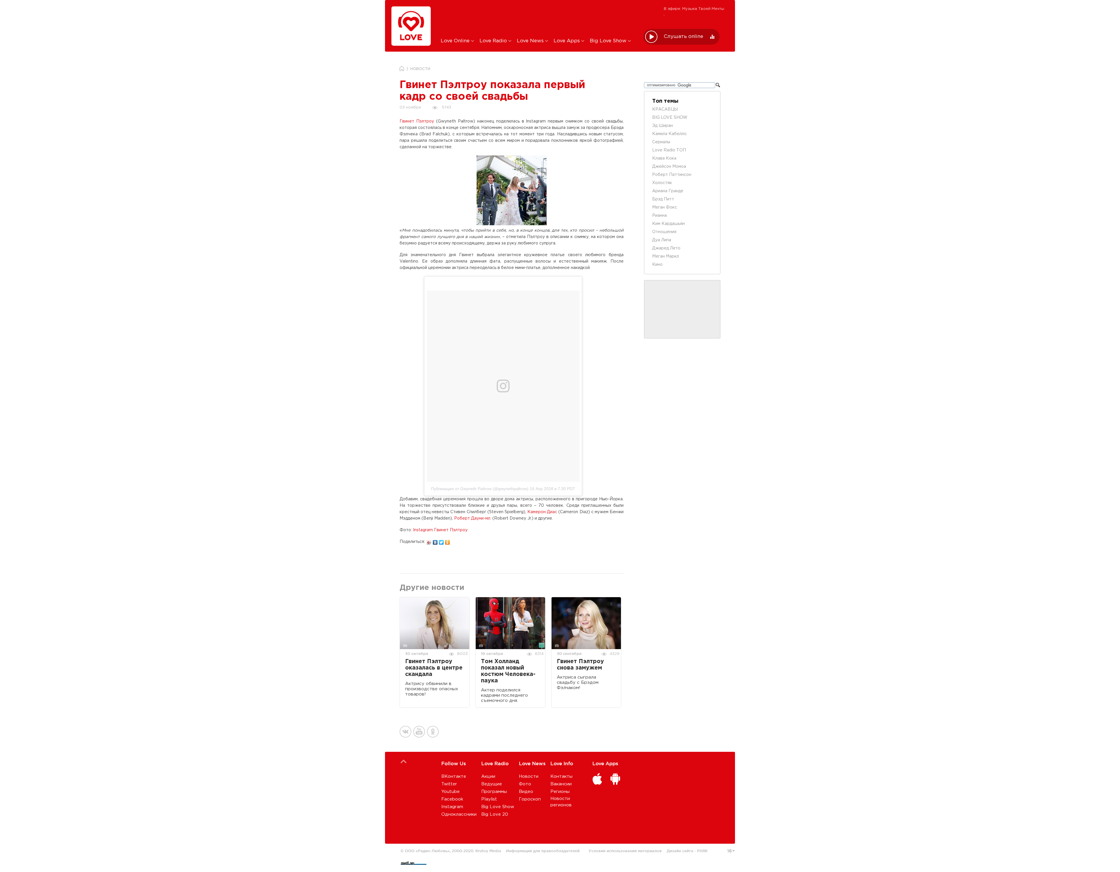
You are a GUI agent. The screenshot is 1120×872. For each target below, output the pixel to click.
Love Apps (567, 41)
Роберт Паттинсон (671, 175)
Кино (657, 264)
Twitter (449, 784)
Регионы (560, 792)
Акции (488, 776)
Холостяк (662, 183)
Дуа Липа (661, 240)
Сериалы (661, 142)
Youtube (450, 792)
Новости (528, 776)
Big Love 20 (494, 814)
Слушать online (683, 36)
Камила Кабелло (669, 134)
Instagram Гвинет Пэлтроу (440, 530)
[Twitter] (441, 541)
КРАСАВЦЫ (665, 109)
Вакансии (561, 784)
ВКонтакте (453, 776)
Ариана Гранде (667, 191)
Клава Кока (664, 158)
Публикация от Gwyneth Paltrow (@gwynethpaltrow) (479, 488)
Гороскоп (530, 799)
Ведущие (491, 784)
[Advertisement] (538, 18)
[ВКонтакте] (435, 541)
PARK (702, 851)
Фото (525, 784)
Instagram (452, 807)
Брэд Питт (663, 199)
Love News (531, 41)
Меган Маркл (665, 256)
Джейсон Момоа (669, 166)
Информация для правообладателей (543, 851)
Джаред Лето (666, 248)
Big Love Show (609, 41)
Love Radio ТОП (669, 150)
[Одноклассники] (447, 541)
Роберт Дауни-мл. (472, 518)
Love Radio (494, 41)
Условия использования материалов (625, 851)
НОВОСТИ (420, 69)
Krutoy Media (488, 851)
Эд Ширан (662, 125)
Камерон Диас (542, 512)
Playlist (489, 799)
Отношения (664, 232)
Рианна (659, 215)
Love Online (456, 41)
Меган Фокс (664, 207)
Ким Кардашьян (668, 224)
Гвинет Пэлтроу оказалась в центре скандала (434, 668)
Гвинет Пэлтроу (417, 121)
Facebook (452, 799)
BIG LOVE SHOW (669, 117)
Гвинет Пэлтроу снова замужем (580, 664)
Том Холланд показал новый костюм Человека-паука (508, 671)
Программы (494, 792)
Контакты (561, 776)
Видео (526, 792)
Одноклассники (459, 814)
